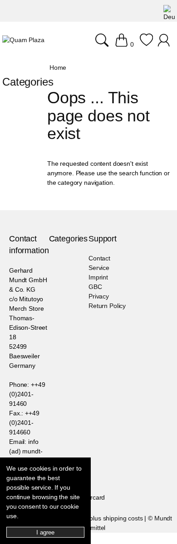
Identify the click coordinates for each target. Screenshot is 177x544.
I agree (45, 532)
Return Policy (107, 305)
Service (98, 267)
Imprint (98, 277)
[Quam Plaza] (23, 40)
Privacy (98, 296)
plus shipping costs (116, 518)
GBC (95, 286)
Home (57, 67)
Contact (99, 258)
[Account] (165, 44)
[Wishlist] (146, 44)
